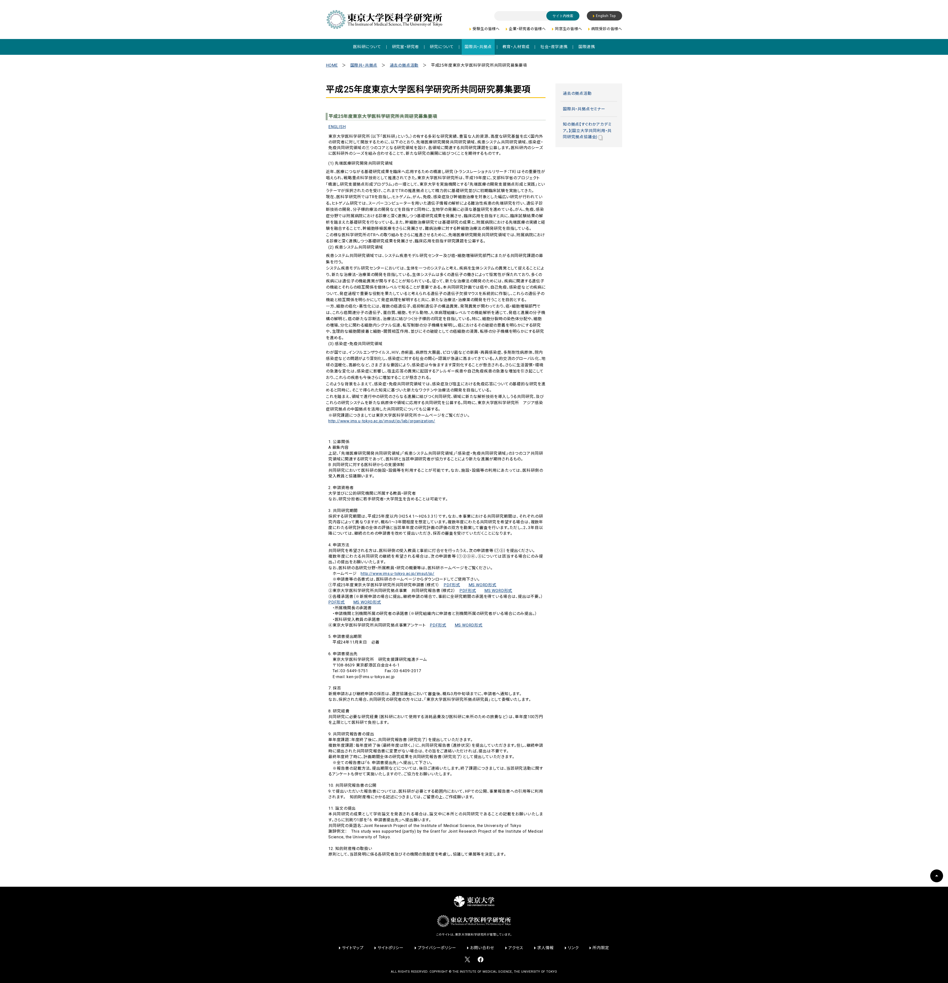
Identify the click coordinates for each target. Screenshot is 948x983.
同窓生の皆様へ (568, 29)
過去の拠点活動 (404, 65)
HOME (332, 65)
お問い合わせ (482, 947)
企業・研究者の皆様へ (527, 29)
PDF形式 (452, 585)
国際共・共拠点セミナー (584, 109)
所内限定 (600, 947)
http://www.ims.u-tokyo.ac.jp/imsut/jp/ (397, 573)
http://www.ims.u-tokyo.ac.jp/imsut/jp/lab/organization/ (381, 421)
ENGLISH (337, 126)
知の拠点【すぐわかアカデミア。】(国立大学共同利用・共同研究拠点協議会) (587, 130)
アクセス (515, 947)
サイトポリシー (390, 947)
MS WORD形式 (482, 585)
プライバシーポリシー (437, 947)
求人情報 (545, 947)
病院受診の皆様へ (606, 29)
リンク (573, 947)
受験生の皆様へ (486, 29)
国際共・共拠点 (363, 65)
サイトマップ (353, 947)
